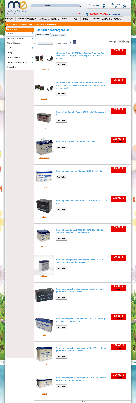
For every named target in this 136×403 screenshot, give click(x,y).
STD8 (44, 128)
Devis (38, 14)
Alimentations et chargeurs (15, 38)
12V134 (44, 364)
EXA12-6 (44, 99)
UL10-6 (44, 187)
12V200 (44, 394)
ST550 (44, 217)
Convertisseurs (11, 33)
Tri (35, 43)
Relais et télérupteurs (13, 43)
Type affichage (61, 43)
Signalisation (11, 48)
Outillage (9, 53)
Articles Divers (11, 67)
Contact (70, 14)
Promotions (18, 14)
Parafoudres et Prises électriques (17, 62)
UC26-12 (44, 246)
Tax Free (45, 14)
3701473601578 (44, 158)
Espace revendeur (58, 14)
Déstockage (29, 14)
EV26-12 (44, 276)
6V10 (44, 305)
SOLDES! (78, 14)
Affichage (112, 42)
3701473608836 (44, 69)
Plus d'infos (61, 64)
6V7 (44, 335)
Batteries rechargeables (53, 30)
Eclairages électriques (13, 57)
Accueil (9, 14)
